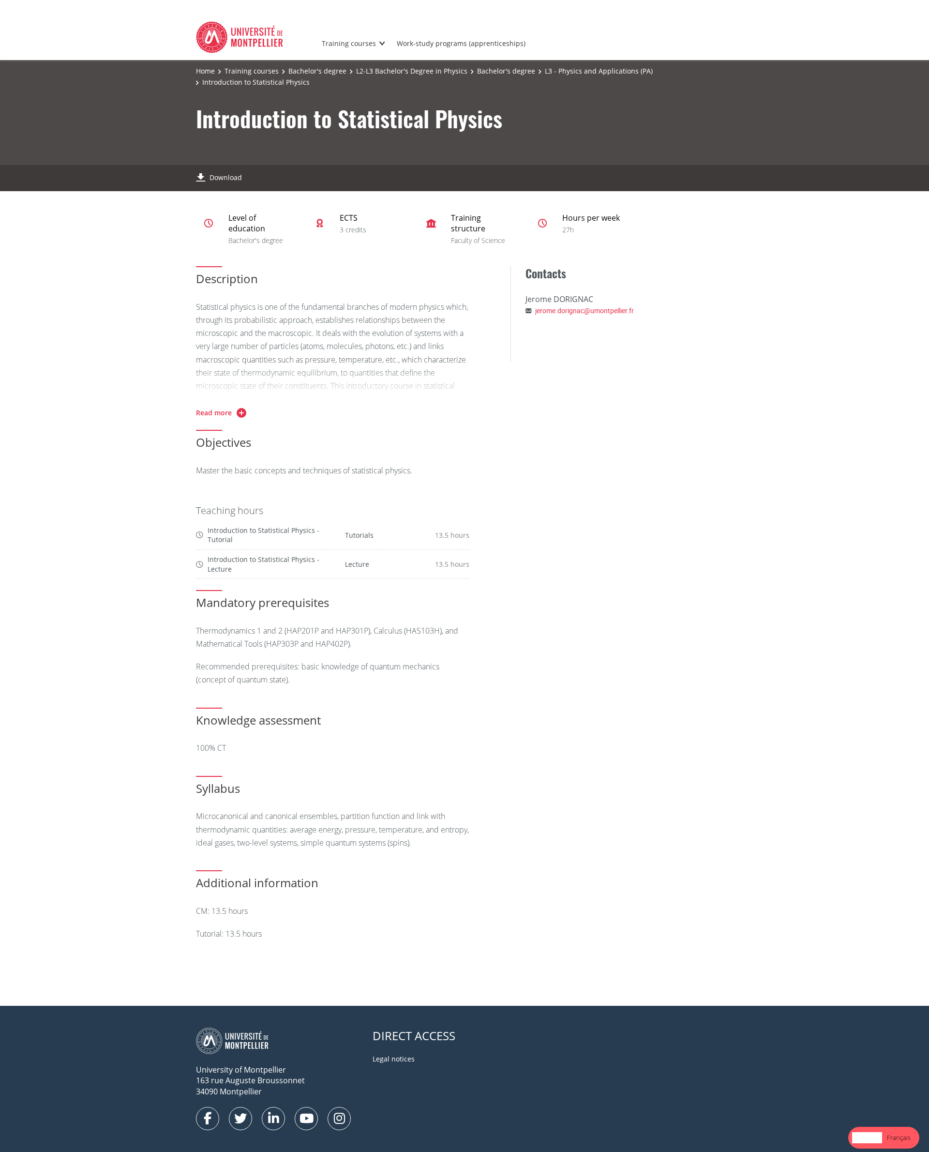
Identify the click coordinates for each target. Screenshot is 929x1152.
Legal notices (394, 1058)
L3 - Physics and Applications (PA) (599, 71)
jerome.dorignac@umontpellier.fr (584, 310)
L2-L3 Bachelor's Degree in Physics (411, 71)
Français (899, 1137)
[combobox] (867, 1137)
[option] (898, 1137)
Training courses (349, 43)
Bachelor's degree (317, 71)
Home (205, 71)
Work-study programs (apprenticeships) (461, 43)
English (867, 1137)
